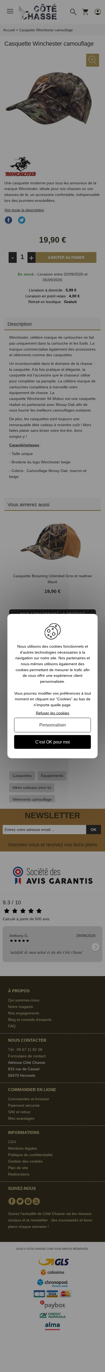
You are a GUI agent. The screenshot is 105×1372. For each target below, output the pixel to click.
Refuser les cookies (52, 713)
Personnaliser (52, 725)
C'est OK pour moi (52, 741)
